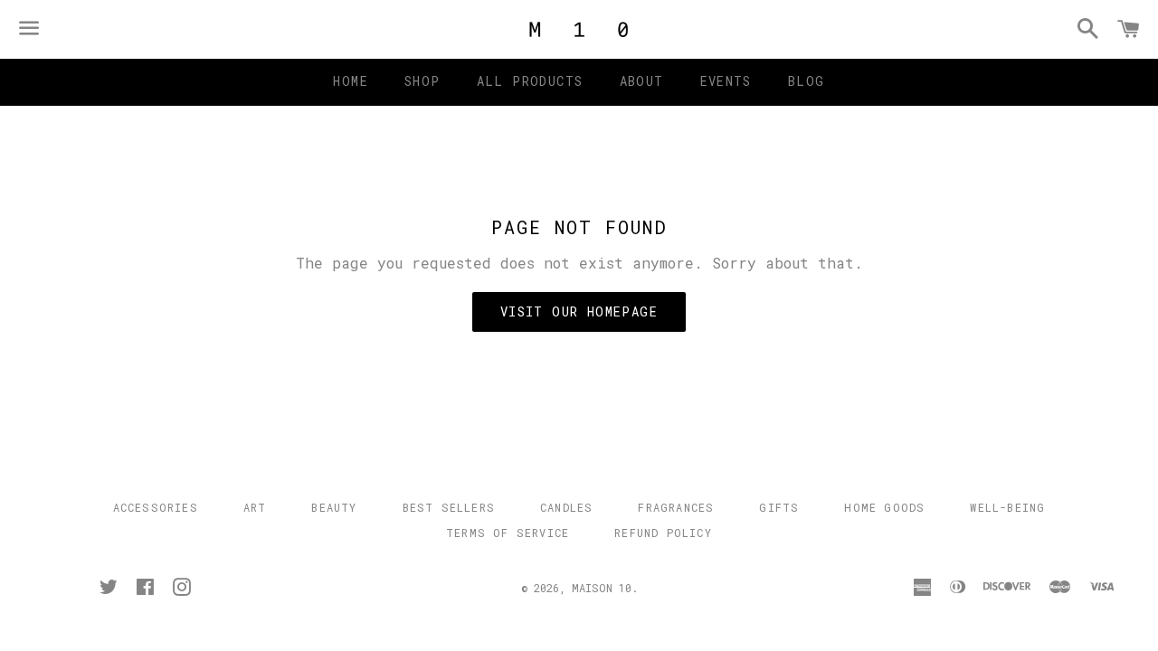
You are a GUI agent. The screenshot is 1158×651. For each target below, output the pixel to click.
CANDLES (566, 507)
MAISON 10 (601, 587)
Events (726, 81)
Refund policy (663, 532)
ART (255, 507)
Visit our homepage (579, 311)
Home (350, 81)
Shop (422, 81)
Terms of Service (507, 532)
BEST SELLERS (449, 507)
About (642, 81)
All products (530, 81)
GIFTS (779, 507)
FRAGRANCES (676, 507)
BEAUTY (333, 507)
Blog (806, 81)
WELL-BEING (1007, 507)
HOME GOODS (884, 507)
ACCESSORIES (155, 507)
